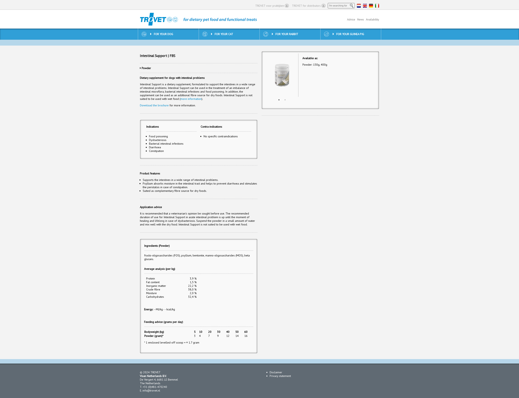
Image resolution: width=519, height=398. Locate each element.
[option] (282, 75)
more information (191, 99)
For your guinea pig (350, 34)
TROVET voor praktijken (269, 5)
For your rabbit (287, 34)
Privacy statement (280, 376)
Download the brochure (154, 105)
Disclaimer (276, 372)
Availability (372, 19)
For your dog (163, 34)
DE (371, 6)
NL (359, 6)
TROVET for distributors (306, 5)
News (360, 19)
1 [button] (279, 100)
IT (377, 6)
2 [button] (285, 100)
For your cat (224, 34)
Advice (351, 19)
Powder (146, 68)
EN (365, 6)
